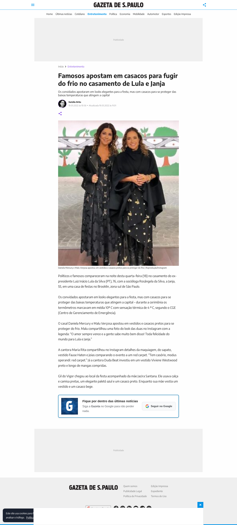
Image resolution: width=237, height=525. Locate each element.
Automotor (153, 13)
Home (49, 13)
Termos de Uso (159, 496)
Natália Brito (75, 102)
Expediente (157, 491)
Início (61, 66)
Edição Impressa (182, 13)
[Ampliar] (174, 125)
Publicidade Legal (132, 491)
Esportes (166, 13)
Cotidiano (80, 13)
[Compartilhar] (204, 4)
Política (113, 13)
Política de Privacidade (135, 496)
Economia (125, 13)
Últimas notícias (64, 13)
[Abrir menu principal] (32, 4)
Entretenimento (97, 13)
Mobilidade (139, 13)
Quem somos (130, 486)
